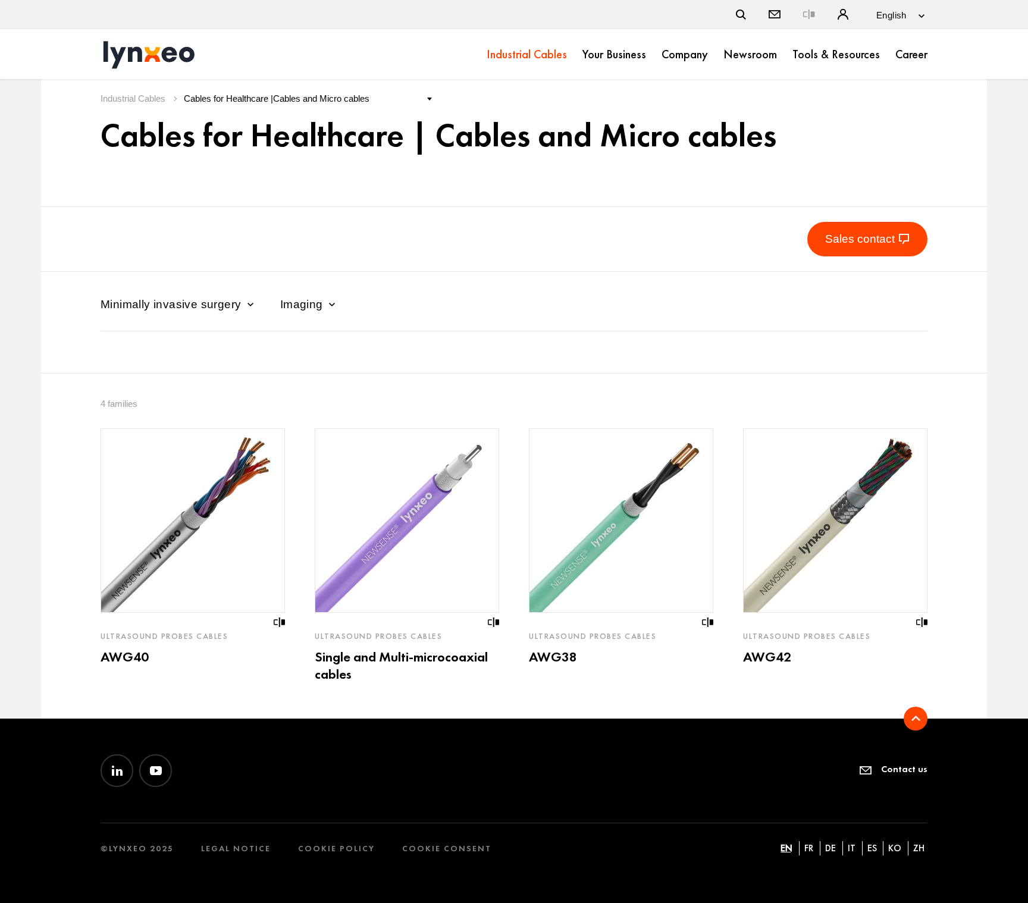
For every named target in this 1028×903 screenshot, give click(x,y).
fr (808, 848)
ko (894, 848)
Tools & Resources (836, 54)
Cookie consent (446, 849)
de (830, 848)
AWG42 (767, 656)
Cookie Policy (336, 849)
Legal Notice (236, 849)
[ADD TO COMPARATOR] (280, 622)
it (851, 848)
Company (685, 54)
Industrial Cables (527, 54)
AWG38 (553, 656)
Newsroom (750, 54)
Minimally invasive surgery (173, 304)
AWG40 (125, 656)
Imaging (303, 304)
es (872, 848)
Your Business (614, 54)
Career (911, 54)
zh (918, 848)
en (786, 848)
